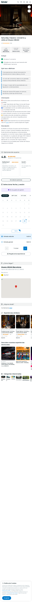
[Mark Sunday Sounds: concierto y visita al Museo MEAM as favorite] (13, 316)
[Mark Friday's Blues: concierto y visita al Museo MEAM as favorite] (28, 316)
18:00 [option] (16, 231)
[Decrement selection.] (7, 248)
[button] (16, 236)
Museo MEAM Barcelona (11, 267)
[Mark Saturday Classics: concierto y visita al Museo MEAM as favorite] (29, 10)
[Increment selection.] (25, 248)
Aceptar (6, 598)
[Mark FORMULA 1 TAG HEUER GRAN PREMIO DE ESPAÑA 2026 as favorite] (13, 348)
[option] (16, 236)
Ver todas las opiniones (16, 179)
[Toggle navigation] (30, 2)
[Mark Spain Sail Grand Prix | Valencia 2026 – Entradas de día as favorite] (28, 348)
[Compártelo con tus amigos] (29, 7)
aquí (7, 122)
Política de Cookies (6, 590)
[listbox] (16, 231)
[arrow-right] (30, 196)
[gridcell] (24, 221)
